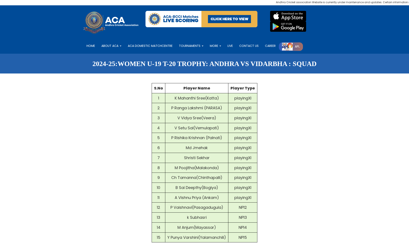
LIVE (230, 46)
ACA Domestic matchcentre (150, 46)
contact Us (249, 46)
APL (297, 46)
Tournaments (190, 46)
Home (90, 46)
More (214, 46)
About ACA (110, 46)
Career (270, 46)
